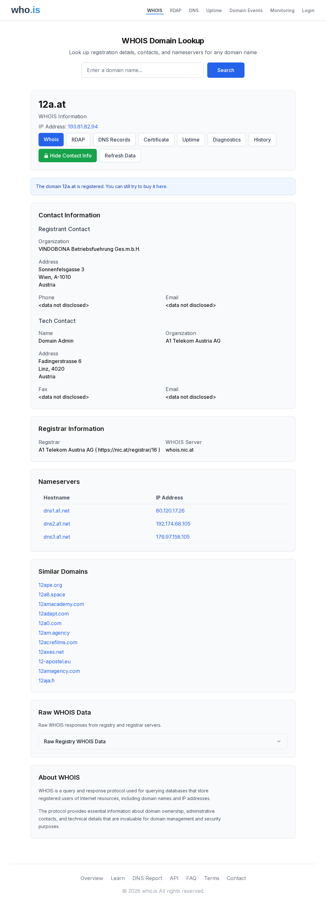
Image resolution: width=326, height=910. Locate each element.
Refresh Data (120, 155)
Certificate (156, 139)
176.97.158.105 (173, 537)
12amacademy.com (61, 604)
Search (225, 70)
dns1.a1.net (56, 510)
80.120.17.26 (170, 510)
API (174, 878)
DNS (194, 10)
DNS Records (114, 139)
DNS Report (147, 878)
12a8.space (52, 594)
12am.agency (54, 633)
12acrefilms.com (58, 642)
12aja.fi (46, 680)
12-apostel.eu (55, 661)
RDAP (175, 10)
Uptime (214, 10)
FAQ (191, 878)
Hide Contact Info (71, 155)
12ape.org (50, 585)
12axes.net (51, 652)
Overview (92, 878)
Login (308, 10)
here (161, 186)
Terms (211, 878)
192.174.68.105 (173, 524)
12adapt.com (54, 613)
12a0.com (50, 623)
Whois (51, 139)
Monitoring (282, 10)
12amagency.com (59, 671)
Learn (118, 878)
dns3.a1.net (57, 537)
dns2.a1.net (57, 524)
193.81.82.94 (83, 126)
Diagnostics (227, 139)
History (262, 139)
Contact (236, 878)
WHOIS (154, 10)
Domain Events (246, 10)
